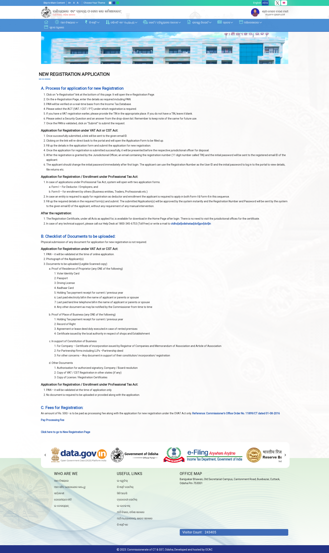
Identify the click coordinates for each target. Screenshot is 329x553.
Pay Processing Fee (52, 420)
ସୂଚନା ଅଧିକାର (56, 27)
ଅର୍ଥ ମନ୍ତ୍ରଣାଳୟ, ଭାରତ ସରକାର (135, 518)
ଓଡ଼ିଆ (265, 3)
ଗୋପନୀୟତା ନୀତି (63, 499)
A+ (69, 3)
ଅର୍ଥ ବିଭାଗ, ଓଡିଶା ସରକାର (131, 512)
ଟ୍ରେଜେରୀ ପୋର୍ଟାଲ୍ (127, 499)
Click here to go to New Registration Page (65, 431)
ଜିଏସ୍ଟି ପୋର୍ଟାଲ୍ (125, 486)
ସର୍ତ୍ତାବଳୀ (59, 493)
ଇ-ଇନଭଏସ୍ (123, 505)
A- (78, 3)
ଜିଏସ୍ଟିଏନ (122, 524)
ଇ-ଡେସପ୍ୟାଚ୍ (61, 505)
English (257, 3)
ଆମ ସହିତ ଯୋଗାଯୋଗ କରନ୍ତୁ (70, 486)
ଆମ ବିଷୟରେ (61, 480)
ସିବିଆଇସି (122, 493)
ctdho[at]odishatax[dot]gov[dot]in (191, 223)
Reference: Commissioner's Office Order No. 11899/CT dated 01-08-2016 (236, 413)
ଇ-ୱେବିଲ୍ (122, 480)
